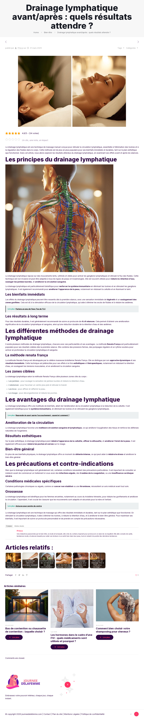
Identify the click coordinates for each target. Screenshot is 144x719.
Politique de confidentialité (92, 714)
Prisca (20, 48)
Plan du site (57, 714)
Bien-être (48, 32)
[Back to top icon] (136, 714)
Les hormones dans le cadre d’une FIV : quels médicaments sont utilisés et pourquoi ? (71, 638)
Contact (47, 714)
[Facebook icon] (131, 714)
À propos (9, 526)
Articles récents (19, 526)
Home (36, 32)
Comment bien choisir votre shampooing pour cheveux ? (113, 630)
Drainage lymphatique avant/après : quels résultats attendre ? (84, 32)
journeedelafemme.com (32, 714)
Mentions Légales (71, 714)
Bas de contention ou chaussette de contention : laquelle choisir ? (25, 630)
